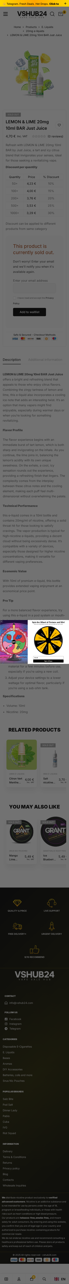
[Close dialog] (1, 621)
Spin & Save (48, 661)
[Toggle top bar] (65, 3)
